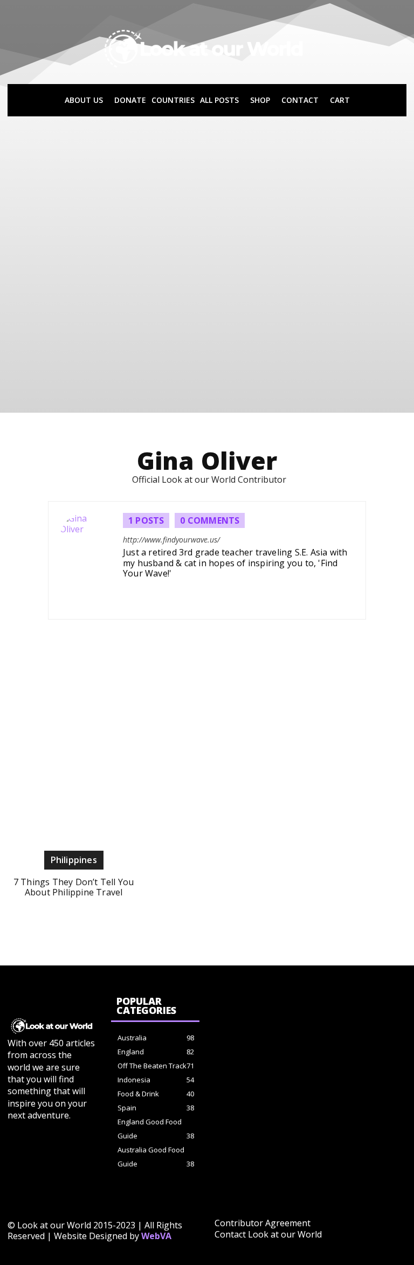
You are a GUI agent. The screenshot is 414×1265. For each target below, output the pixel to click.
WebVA (156, 1236)
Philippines (74, 860)
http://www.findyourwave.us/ (171, 540)
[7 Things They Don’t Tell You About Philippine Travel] (74, 744)
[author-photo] (91, 560)
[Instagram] (132, 594)
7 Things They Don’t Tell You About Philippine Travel (73, 887)
